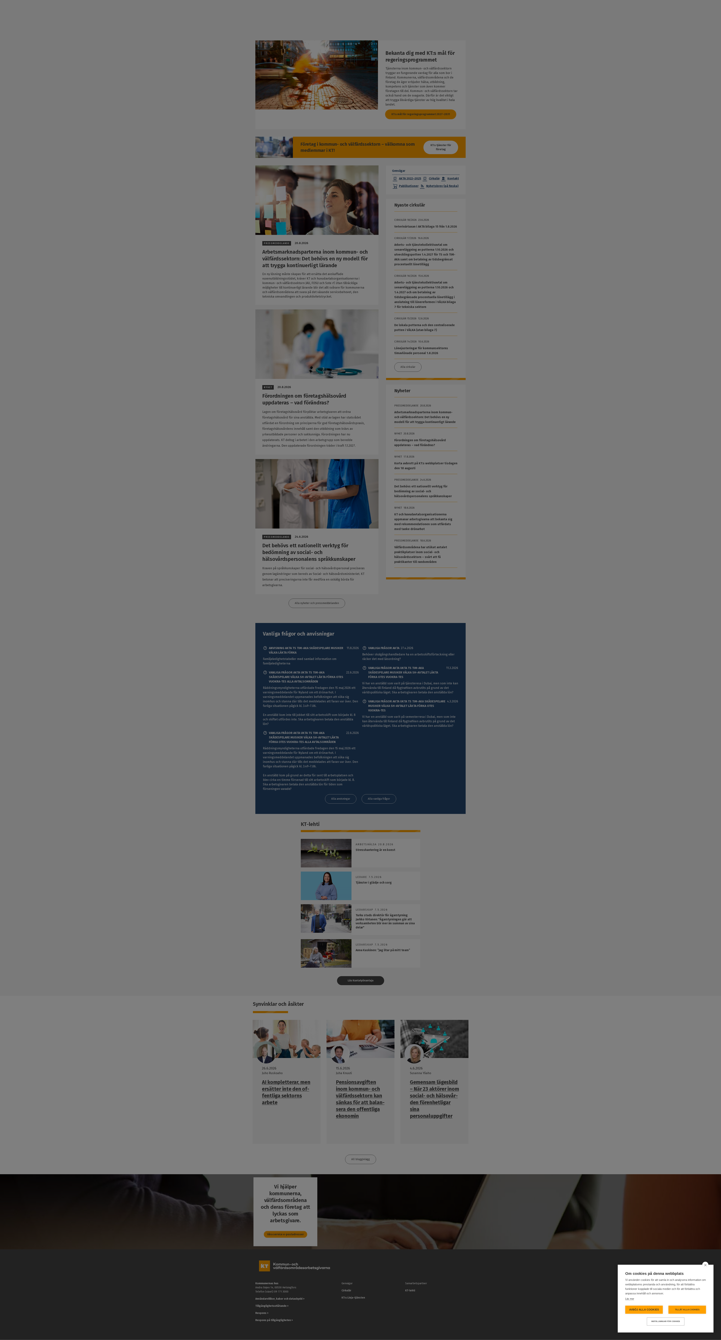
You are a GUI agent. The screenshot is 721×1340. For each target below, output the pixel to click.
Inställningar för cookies (665, 1321)
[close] (705, 1265)
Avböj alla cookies (644, 1309)
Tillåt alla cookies (687, 1309)
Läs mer (629, 1298)
